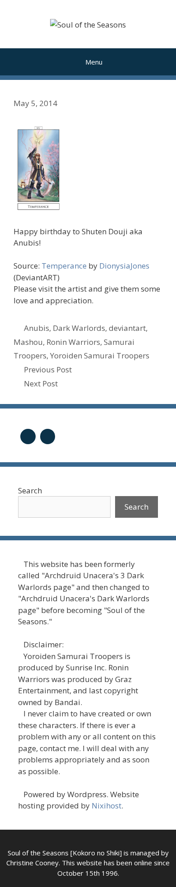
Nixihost (106, 805)
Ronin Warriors (73, 342)
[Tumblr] (28, 435)
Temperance (64, 265)
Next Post (41, 383)
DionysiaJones (124, 265)
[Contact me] (48, 435)
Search (30, 490)
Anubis (36, 328)
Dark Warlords (79, 328)
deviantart (127, 328)
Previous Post (48, 369)
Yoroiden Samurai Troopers (99, 355)
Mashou (28, 342)
